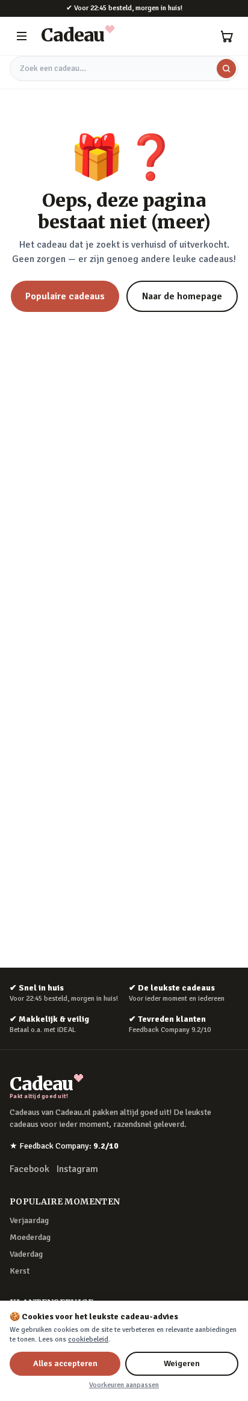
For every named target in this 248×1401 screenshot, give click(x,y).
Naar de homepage (182, 296)
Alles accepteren (65, 1363)
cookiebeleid (88, 1339)
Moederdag (30, 1237)
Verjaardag (29, 1220)
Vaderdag (26, 1254)
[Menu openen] (22, 36)
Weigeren (182, 1363)
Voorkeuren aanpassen (124, 1385)
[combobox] (124, 68)
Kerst (19, 1271)
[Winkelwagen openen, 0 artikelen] (226, 36)
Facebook (29, 1169)
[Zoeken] (226, 68)
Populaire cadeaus (65, 296)
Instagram (77, 1169)
